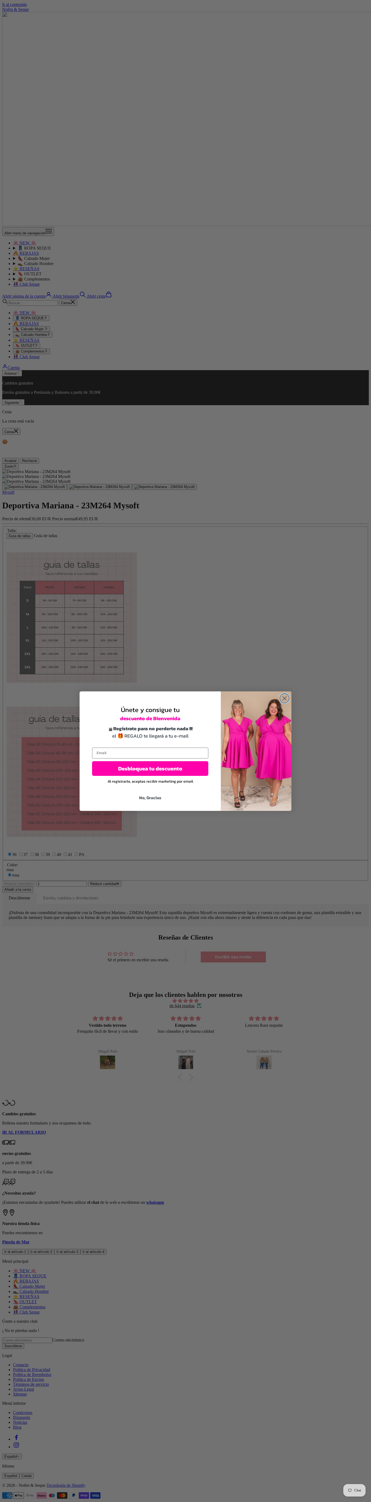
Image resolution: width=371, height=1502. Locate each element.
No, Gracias (150, 797)
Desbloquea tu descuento (150, 768)
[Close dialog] (284, 698)
